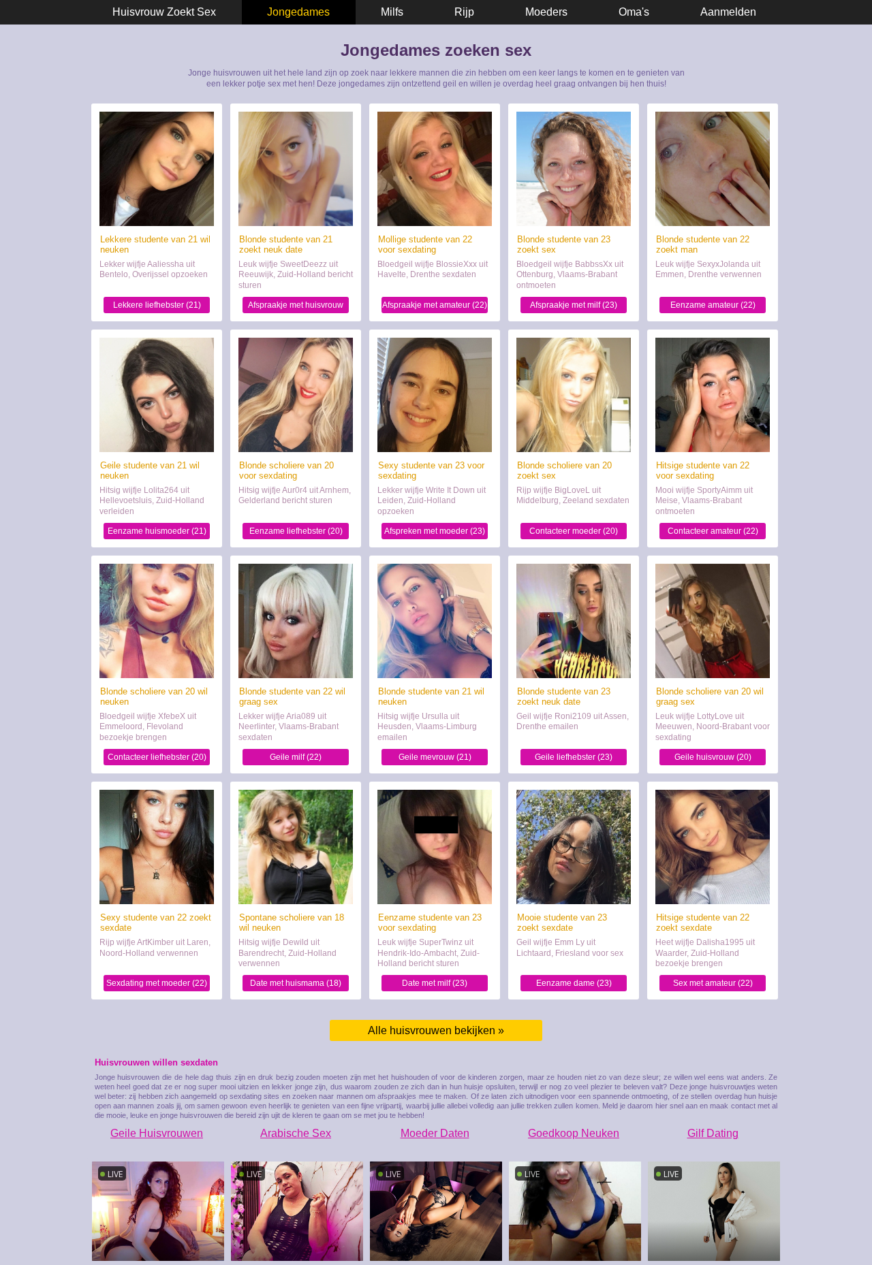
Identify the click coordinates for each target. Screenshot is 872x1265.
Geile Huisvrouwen (156, 1133)
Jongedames (298, 12)
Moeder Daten (435, 1133)
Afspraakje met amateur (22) (434, 305)
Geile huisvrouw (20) (712, 757)
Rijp (464, 12)
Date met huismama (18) (295, 983)
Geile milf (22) (296, 757)
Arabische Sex (295, 1133)
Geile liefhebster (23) (573, 757)
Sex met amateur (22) (713, 983)
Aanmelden (728, 12)
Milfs (392, 12)
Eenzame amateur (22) (713, 305)
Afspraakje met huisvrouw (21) (295, 306)
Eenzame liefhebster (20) (296, 531)
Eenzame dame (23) (574, 983)
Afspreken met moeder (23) (434, 531)
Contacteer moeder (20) (573, 531)
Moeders (546, 12)
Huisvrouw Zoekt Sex (164, 12)
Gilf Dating (712, 1133)
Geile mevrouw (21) (435, 757)
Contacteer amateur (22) (713, 531)
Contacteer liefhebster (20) (157, 757)
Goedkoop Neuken (573, 1133)
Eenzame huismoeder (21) (157, 531)
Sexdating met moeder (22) (156, 983)
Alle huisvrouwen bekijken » (436, 1030)
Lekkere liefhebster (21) (157, 305)
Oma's (634, 12)
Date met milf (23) (434, 983)
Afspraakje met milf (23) (573, 305)
